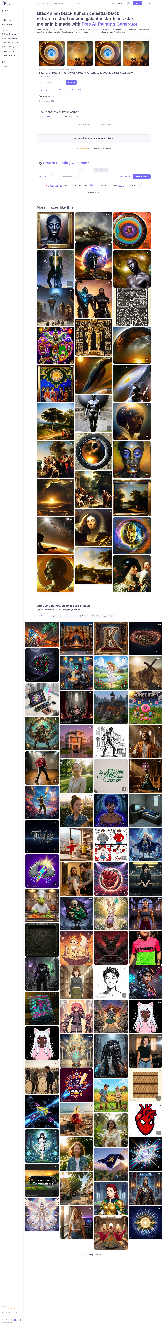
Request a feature (7, 1323)
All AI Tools (8, 11)
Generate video (101, 170)
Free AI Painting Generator (110, 24)
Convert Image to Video (12, 47)
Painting (41, 76)
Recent (57, 616)
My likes (44, 616)
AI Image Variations (11, 38)
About (8, 1320)
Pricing (113, 3)
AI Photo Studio (9, 55)
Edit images (8, 24)
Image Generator (10, 34)
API (5, 66)
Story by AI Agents (81, 185)
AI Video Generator (11, 42)
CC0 (52, 101)
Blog (3, 1320)
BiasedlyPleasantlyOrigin (66, 69)
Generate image (86, 170)
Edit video (7, 20)
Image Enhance (51, 116)
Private (134, 185)
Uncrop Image (9, 51)
